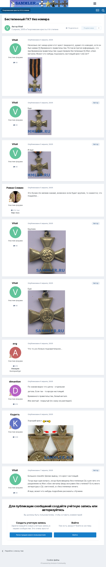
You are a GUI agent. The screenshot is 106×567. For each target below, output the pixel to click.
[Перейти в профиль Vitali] (7, 28)
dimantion (15, 381)
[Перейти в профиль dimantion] (15, 390)
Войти (75, 535)
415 (16, 366)
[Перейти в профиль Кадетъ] (15, 423)
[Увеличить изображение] (47, 421)
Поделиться (72, 28)
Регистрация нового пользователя (31, 535)
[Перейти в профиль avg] (15, 353)
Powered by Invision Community (53, 563)
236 (16, 437)
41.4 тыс (16, 210)
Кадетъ (15, 414)
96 (16, 62)
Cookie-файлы (53, 560)
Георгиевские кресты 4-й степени (42, 29)
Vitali (20, 26)
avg (15, 343)
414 (16, 404)
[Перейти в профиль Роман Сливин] (15, 197)
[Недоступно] (35, 75)
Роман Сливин (14, 187)
